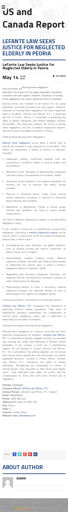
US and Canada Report (33, 17)
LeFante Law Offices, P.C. (17, 306)
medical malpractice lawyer (43, 232)
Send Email (16, 395)
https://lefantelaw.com (24, 415)
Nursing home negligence (16, 143)
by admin (61, 76)
